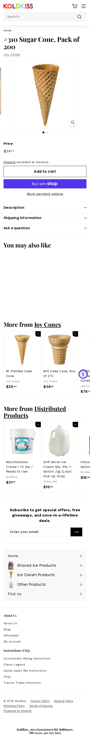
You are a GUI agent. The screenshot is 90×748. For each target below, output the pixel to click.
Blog (7, 629)
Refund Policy (63, 701)
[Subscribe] (76, 532)
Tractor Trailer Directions (22, 682)
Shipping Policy (14, 705)
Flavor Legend (14, 664)
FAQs (7, 676)
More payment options (45, 194)
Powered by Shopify (18, 710)
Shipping (9, 162)
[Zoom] (72, 122)
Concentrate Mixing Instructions (27, 658)
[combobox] (45, 16)
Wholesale (11, 635)
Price (8, 143)
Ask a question (17, 228)
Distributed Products (35, 411)
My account (12, 641)
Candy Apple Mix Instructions (25, 670)
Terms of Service (41, 705)
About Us (10, 623)
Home (8, 30)
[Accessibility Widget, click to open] (83, 374)
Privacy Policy (40, 701)
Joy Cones (12, 54)
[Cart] (75, 6)
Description (14, 207)
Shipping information (22, 217)
